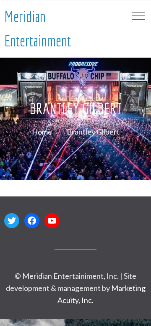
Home (42, 131)
